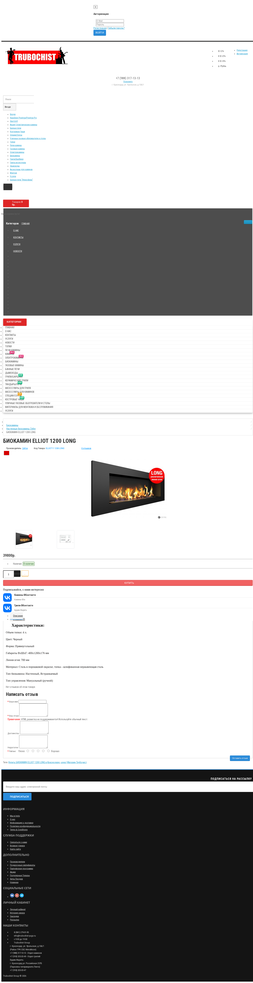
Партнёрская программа (21, 868)
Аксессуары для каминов (21, 169)
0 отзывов (86, 448)
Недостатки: (13, 747)
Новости (17, 251)
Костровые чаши (14, 399)
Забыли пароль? (116, 28)
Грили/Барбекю (16, 159)
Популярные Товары (20, 875)
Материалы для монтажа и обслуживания (29, 407)
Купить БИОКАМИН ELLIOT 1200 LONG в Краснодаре (34, 762)
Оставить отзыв (240, 758)
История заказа (17, 913)
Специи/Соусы (16, 135)
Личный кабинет (18, 909)
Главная (26, 223)
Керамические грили (16, 380)
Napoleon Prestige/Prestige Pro (23, 118)
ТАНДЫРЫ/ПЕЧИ (13, 384)
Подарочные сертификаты (22, 865)
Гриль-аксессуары (18, 162)
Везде (12, 114)
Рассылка (14, 919)
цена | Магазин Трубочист (74, 762)
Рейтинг (12, 751)
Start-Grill (14, 121)
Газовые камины (17, 149)
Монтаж (13, 173)
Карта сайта (15, 849)
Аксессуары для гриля (18, 388)
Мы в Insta (15, 816)
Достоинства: (13, 733)
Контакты (18, 237)
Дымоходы (15, 166)
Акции (13, 872)
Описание (18, 615)
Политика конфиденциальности (25, 826)
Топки (12, 142)
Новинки (14, 882)
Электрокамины (17, 152)
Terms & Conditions (19, 829)
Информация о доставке (21, 822)
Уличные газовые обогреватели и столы (28, 138)
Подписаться (19, 796)
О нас (16, 230)
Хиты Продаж (16, 879)
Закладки (14, 916)
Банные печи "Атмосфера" (21, 180)
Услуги (13, 176)
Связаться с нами (18, 842)
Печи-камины (16, 145)
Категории (14, 321)
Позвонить (128, 81)
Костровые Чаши (17, 131)
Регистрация (100, 28)
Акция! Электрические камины (23, 124)
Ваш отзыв (14, 716)
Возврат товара (17, 845)
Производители (17, 861)
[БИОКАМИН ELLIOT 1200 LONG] (128, 489)
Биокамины (15, 156)
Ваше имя (13, 702)
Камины (9, 353)
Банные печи (15, 128)
